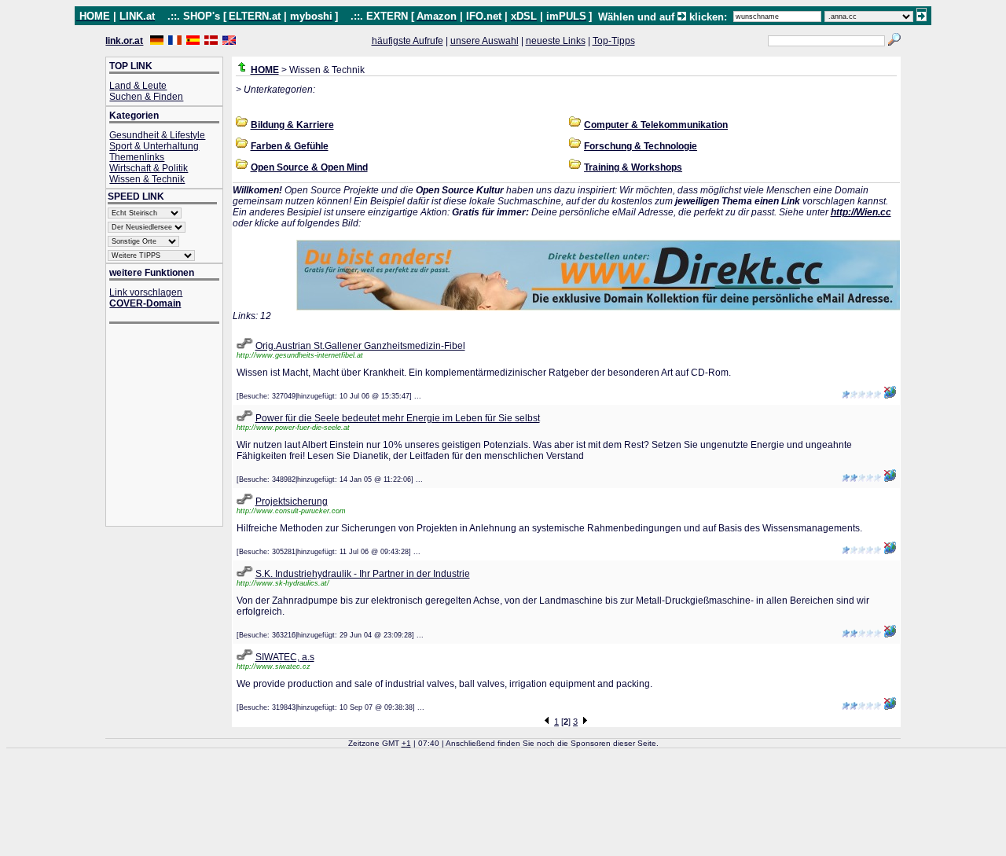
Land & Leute (138, 85)
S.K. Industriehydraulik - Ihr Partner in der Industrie (362, 573)
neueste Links (556, 40)
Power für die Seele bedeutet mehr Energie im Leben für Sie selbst (397, 418)
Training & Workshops (633, 167)
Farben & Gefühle (290, 146)
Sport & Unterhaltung (154, 146)
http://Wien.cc (861, 212)
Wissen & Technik (147, 179)
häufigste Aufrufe (407, 40)
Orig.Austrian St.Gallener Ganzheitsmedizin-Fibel (360, 345)
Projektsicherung (291, 501)
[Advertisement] (172, 426)
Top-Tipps (614, 40)
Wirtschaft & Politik (148, 168)
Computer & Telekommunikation (656, 124)
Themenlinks (136, 157)
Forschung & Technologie (640, 146)
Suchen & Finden (146, 96)
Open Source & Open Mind (309, 167)
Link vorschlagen (145, 292)
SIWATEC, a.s (284, 657)
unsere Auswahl (484, 40)
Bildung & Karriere (292, 124)
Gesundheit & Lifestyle (157, 135)
